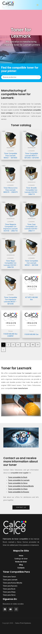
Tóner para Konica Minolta (12, 583)
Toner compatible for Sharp (18, 489)
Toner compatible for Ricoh (17, 477)
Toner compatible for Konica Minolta (21, 486)
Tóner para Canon (9, 577)
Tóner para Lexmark (10, 580)
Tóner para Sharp (9, 592)
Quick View (10, 147)
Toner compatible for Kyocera (18, 492)
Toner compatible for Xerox (17, 483)
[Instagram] (16, 609)
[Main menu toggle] (37, 5)
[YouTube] (10, 609)
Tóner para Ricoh (9, 589)
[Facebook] (5, 609)
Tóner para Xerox (9, 595)
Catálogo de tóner (21, 559)
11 (38, 345)
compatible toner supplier (20, 473)
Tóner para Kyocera (10, 586)
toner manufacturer (20, 388)
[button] (21, 507)
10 (33, 345)
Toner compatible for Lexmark (18, 480)
